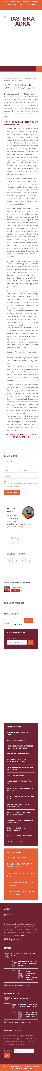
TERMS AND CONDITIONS (27, 4)
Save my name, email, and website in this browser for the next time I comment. (21, 485)
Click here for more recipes (17, 841)
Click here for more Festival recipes (17, 1022)
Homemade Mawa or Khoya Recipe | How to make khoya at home (20, 747)
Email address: (11, 638)
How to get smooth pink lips (17, 858)
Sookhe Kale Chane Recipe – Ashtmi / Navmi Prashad (28, 1006)
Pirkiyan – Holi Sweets (19, 999)
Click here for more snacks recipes (16, 985)
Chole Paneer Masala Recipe (17, 775)
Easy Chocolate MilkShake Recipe (19, 836)
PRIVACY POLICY (12, 4)
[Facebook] (14, 8)
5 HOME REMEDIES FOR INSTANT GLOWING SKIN (19, 865)
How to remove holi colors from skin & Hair (20, 874)
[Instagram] (20, 8)
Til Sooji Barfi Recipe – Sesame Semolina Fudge (18, 806)
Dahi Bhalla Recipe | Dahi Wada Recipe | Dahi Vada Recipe (27, 964)
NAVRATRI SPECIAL (15, 2)
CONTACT (34, 2)
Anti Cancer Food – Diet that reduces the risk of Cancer (20, 892)
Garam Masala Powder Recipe (18, 754)
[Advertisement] (21, 46)
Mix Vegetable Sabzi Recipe (17, 740)
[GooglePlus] (17, 8)
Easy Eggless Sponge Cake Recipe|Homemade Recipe (16, 761)
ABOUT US (26, 2)
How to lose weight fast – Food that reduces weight (20, 883)
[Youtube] (27, 8)
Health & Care (13, 78)
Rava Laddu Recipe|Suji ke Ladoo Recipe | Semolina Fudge (19, 813)
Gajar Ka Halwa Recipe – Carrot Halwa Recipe (31, 1015)
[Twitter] (24, 8)
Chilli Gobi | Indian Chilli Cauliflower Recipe (16, 829)
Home (6, 2)
